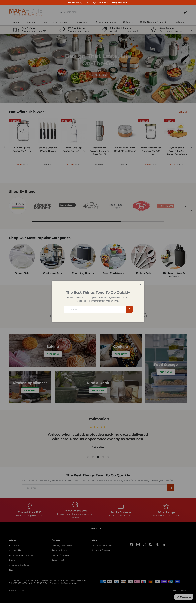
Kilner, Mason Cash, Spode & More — (98, 2)
